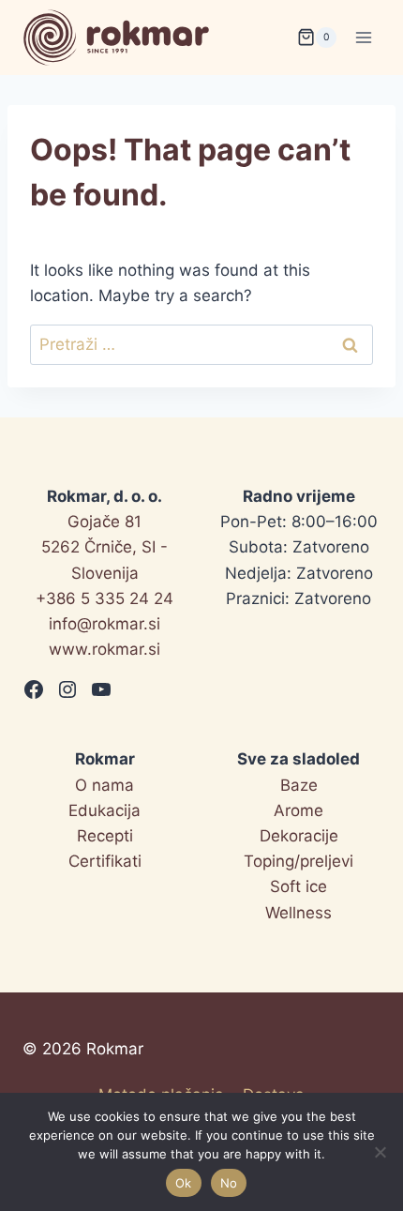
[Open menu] (363, 37)
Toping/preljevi (298, 861)
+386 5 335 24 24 (104, 598)
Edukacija (104, 810)
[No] (379, 1152)
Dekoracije (299, 835)
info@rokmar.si (104, 623)
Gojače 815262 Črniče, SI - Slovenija (104, 547)
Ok (183, 1182)
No (229, 1182)
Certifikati (105, 861)
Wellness (298, 912)
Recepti (105, 835)
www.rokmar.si (104, 649)
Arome (298, 810)
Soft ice (298, 886)
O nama (104, 785)
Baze (299, 785)
